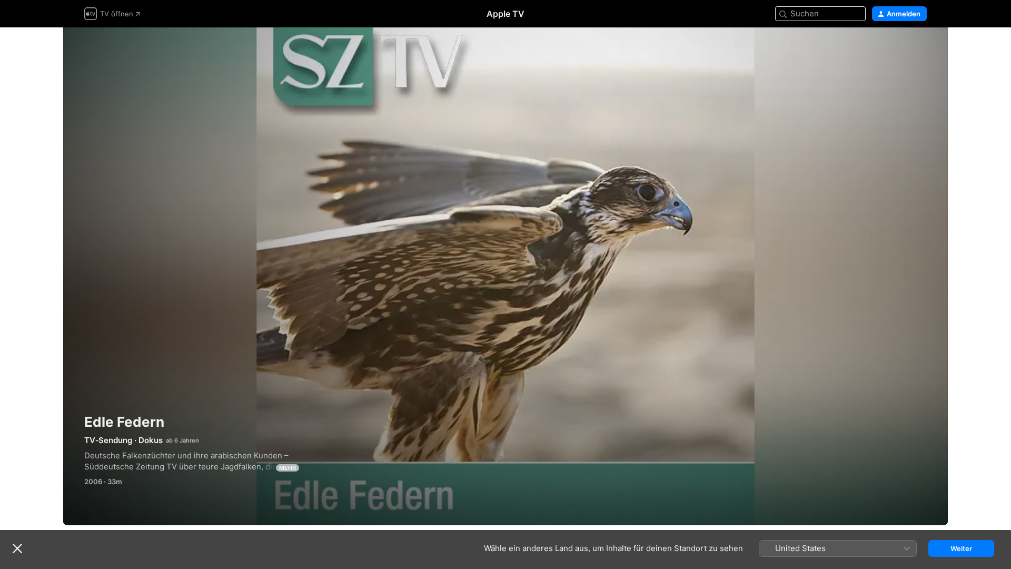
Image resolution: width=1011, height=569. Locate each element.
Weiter (961, 548)
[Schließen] (17, 548)
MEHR (287, 468)
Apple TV (505, 13)
